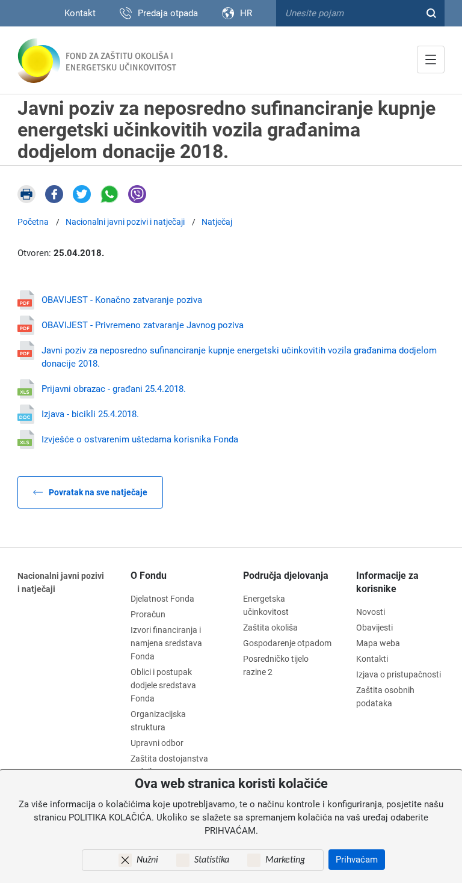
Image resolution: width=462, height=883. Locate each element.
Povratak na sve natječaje (98, 492)
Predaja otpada (168, 13)
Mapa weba (378, 643)
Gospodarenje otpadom (287, 643)
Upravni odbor (157, 743)
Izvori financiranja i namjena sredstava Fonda (166, 643)
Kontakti (372, 659)
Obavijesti (374, 627)
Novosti (370, 612)
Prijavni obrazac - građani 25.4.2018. (114, 388)
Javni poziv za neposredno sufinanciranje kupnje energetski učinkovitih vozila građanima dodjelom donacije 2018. (239, 357)
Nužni (147, 860)
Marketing (285, 860)
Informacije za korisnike (387, 582)
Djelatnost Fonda (162, 598)
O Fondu (149, 575)
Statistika (211, 860)
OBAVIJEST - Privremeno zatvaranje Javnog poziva (143, 325)
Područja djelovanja (285, 575)
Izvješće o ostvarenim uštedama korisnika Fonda (140, 439)
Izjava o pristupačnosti (398, 674)
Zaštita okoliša (270, 627)
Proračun (148, 614)
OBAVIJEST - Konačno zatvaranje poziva (122, 300)
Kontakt (80, 13)
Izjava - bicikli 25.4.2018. (90, 414)
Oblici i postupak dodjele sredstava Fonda (163, 685)
